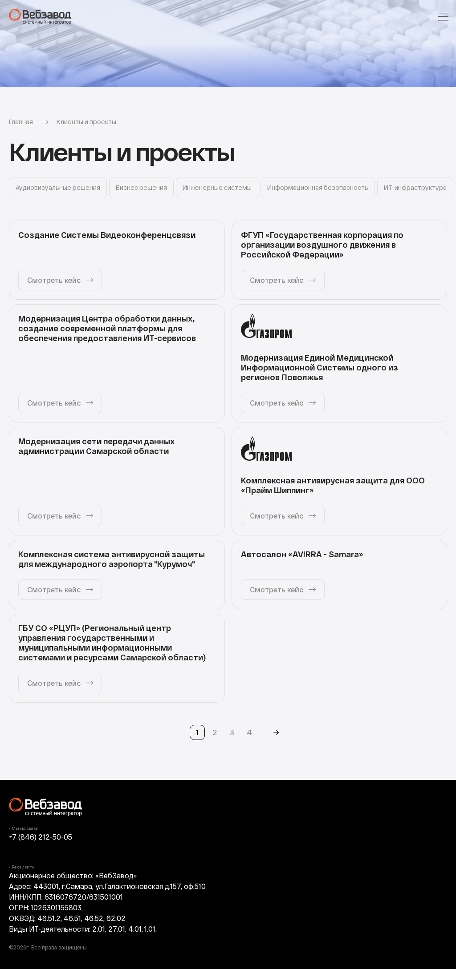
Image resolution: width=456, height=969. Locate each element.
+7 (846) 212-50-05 (40, 836)
